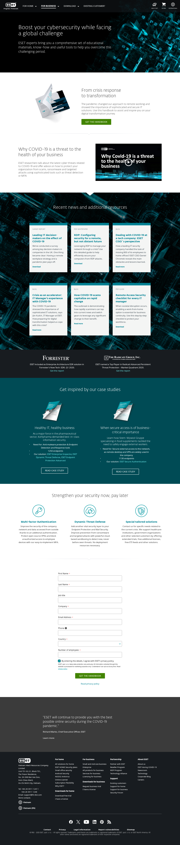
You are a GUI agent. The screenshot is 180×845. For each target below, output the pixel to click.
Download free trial (63, 795)
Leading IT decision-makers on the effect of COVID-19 (47, 238)
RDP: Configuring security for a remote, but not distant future (88, 238)
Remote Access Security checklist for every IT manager (131, 298)
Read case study (54, 470)
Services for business (91, 773)
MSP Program (116, 770)
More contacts (24, 797)
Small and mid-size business (94, 764)
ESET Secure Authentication (133, 461)
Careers (141, 779)
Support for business (119, 789)
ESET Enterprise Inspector (59, 454)
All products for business (93, 770)
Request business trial (92, 786)
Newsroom (142, 770)
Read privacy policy (90, 683)
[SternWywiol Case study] (124, 424)
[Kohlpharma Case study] (53, 424)
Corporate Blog (144, 776)
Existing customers (118, 783)
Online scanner (61, 779)
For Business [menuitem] (48, 6)
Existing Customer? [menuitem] (94, 6)
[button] (129, 162)
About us (141, 764)
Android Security (62, 773)
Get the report (57, 370)
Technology (142, 773)
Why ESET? (59, 786)
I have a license (61, 799)
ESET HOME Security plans (66, 767)
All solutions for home (64, 764)
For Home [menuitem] (28, 6)
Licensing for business (92, 776)
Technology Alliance (118, 773)
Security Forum (116, 792)
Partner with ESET (117, 764)
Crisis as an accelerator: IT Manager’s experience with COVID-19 (47, 298)
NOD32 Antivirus (62, 776)
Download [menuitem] (70, 6)
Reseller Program (117, 767)
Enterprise (87, 767)
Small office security (63, 770)
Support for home (117, 786)
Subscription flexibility (64, 783)
